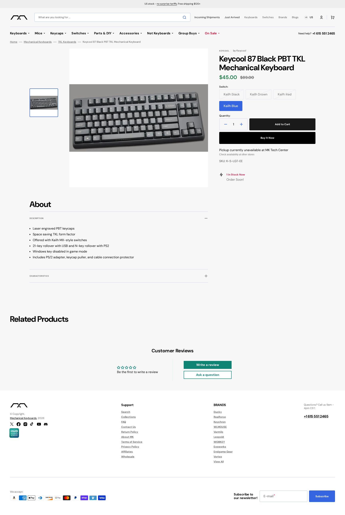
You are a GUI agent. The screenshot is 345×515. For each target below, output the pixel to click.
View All (219, 461)
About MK (127, 437)
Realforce (220, 417)
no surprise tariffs (167, 3)
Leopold (219, 437)
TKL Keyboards (67, 42)
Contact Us (128, 427)
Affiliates (127, 451)
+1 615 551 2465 (323, 33)
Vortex (218, 456)
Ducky (218, 412)
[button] (321, 17)
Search (125, 412)
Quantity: (224, 115)
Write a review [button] (207, 365)
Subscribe (322, 496)
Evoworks (220, 446)
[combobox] (112, 17)
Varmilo (218, 432)
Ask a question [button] (207, 375)
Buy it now (267, 138)
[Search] (185, 17)
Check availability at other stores (236, 154)
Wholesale (127, 456)
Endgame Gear (223, 451)
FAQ (123, 422)
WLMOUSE (220, 427)
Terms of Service (131, 442)
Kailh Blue (233, 107)
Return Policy (129, 432)
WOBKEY (219, 442)
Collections (128, 417)
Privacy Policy (130, 446)
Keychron (220, 422)
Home (13, 42)
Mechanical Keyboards (38, 42)
